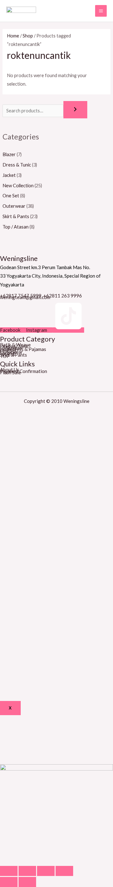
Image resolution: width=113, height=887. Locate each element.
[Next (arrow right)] (27, 882)
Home (13, 35)
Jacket (9, 175)
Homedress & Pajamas (23, 349)
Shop (28, 35)
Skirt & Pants (16, 216)
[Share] (27, 871)
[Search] (75, 109)
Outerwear (14, 206)
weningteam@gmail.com (25, 297)
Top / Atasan (16, 226)
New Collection (18, 185)
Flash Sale (10, 372)
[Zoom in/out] (64, 871)
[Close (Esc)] (9, 871)
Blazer (9, 154)
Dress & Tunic (17, 164)
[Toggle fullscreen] (46, 871)
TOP (5, 356)
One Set (11, 195)
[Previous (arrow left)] (9, 882)
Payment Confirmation (23, 371)
